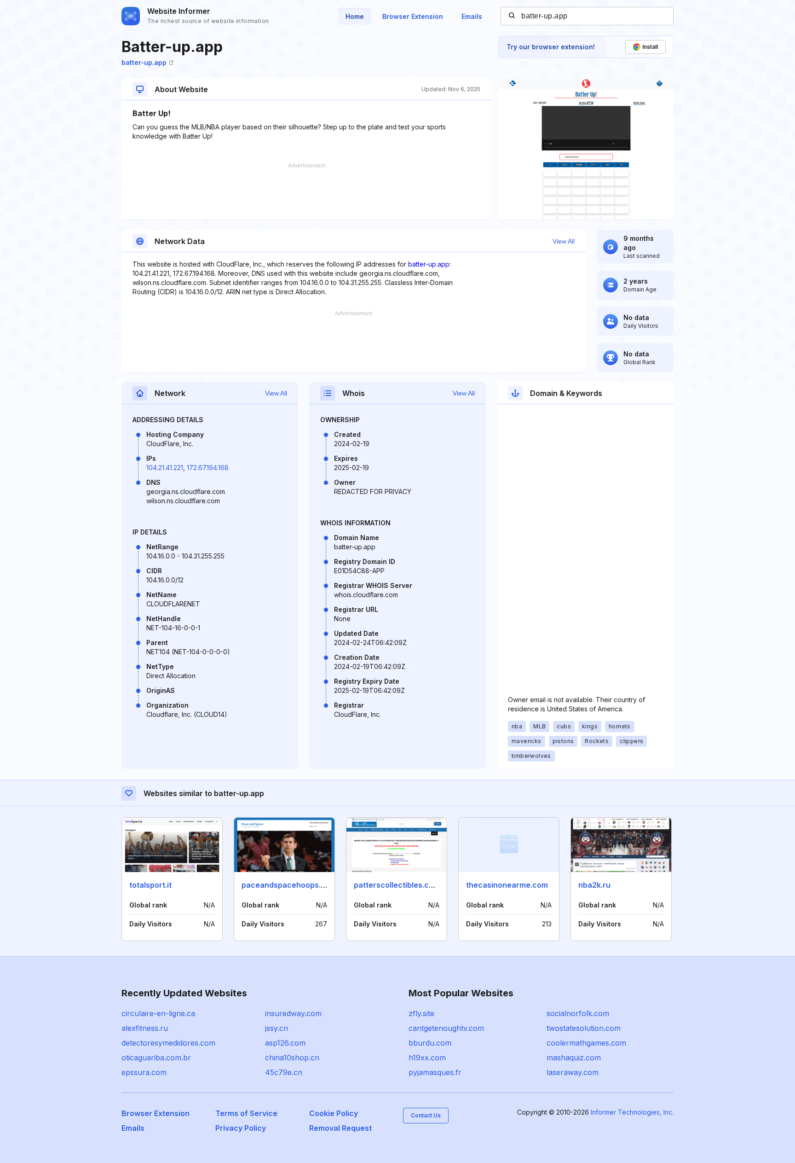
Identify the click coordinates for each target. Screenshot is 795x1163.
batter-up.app (144, 62)
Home (355, 16)
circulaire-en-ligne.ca (158, 1013)
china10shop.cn (292, 1057)
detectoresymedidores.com (168, 1042)
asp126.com (285, 1042)
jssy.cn (276, 1028)
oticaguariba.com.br (156, 1057)
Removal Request (340, 1128)
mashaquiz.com (574, 1057)
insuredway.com (293, 1013)
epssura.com (144, 1072)
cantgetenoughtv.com (446, 1028)
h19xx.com (427, 1057)
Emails (471, 16)
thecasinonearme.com (507, 885)
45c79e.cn (283, 1072)
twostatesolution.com (584, 1028)
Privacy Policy (240, 1128)
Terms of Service (246, 1113)
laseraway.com (573, 1072)
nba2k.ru (594, 885)
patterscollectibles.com (397, 885)
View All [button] (564, 241)
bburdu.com (430, 1042)
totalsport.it (150, 885)
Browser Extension (412, 16)
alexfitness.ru (144, 1028)
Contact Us (426, 1115)
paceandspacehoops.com (289, 885)
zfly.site (421, 1013)
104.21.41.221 (164, 467)
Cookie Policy (333, 1113)
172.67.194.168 (208, 467)
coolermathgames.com (586, 1042)
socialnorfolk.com (578, 1013)
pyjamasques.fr (435, 1072)
